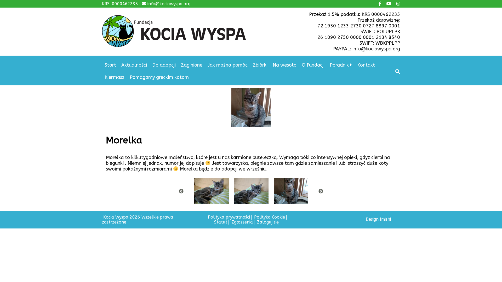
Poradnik (339, 65)
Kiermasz (114, 77)
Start (110, 65)
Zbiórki (260, 65)
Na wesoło (284, 65)
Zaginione (191, 65)
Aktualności (134, 65)
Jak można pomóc (228, 65)
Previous (181, 191)
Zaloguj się (268, 222)
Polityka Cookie (269, 217)
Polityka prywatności (229, 217)
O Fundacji (313, 65)
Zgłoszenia (242, 222)
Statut (220, 222)
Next (320, 191)
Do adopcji (164, 65)
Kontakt (366, 65)
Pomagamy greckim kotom (159, 77)
